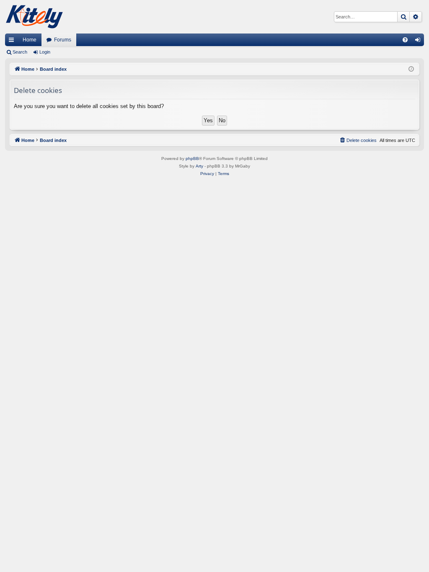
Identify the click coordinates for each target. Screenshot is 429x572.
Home (29, 40)
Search (20, 51)
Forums (62, 40)
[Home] (34, 16)
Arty (199, 166)
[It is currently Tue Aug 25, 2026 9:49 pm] (411, 69)
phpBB (192, 158)
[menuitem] (405, 39)
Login (44, 51)
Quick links (13, 41)
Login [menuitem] (419, 41)
